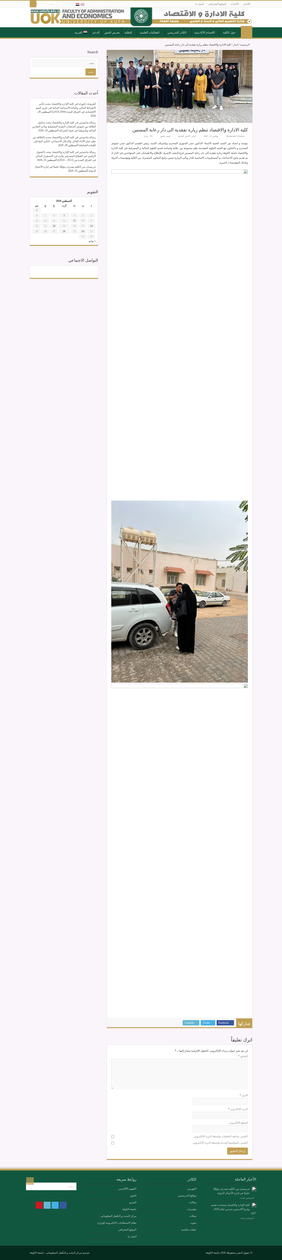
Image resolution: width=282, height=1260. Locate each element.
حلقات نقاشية (188, 1229)
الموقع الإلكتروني (238, 1122)
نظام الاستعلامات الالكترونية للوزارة (116, 1222)
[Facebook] (72, 4)
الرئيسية (246, 32)
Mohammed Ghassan (235, 136)
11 (74, 220)
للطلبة (128, 32)
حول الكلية (229, 32)
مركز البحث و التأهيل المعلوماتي (118, 1216)
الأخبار (246, 4)
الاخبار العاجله (184, 136)
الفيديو (132, 1202)
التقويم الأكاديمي (127, 1188)
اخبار (235, 44)
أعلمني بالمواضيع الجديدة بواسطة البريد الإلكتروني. (220, 1142)
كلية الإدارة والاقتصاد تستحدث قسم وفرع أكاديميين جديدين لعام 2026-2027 (233, 1209)
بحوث (193, 1222)
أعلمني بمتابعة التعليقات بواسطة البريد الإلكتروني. (220, 1136)
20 (54, 226)
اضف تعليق (165, 136)
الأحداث (235, 4)
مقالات (192, 1202)
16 (91, 226)
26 (64, 231)
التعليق (243, 1056)
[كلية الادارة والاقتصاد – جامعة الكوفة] (141, 17)
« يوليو (92, 240)
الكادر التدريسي (176, 32)
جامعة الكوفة (129, 1209)
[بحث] (33, 4)
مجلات (192, 1216)
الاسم (244, 1095)
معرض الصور (112, 32)
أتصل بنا (199, 4)
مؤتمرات (191, 1209)
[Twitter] (67, 4)
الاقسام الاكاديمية (204, 32)
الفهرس (191, 1188)
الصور (133, 1195)
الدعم (96, 32)
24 (83, 231)
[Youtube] (59, 4)
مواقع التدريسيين (187, 1195)
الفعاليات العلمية (150, 32)
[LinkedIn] (63, 4)
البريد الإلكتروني (238, 1109)
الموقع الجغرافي (217, 4)
